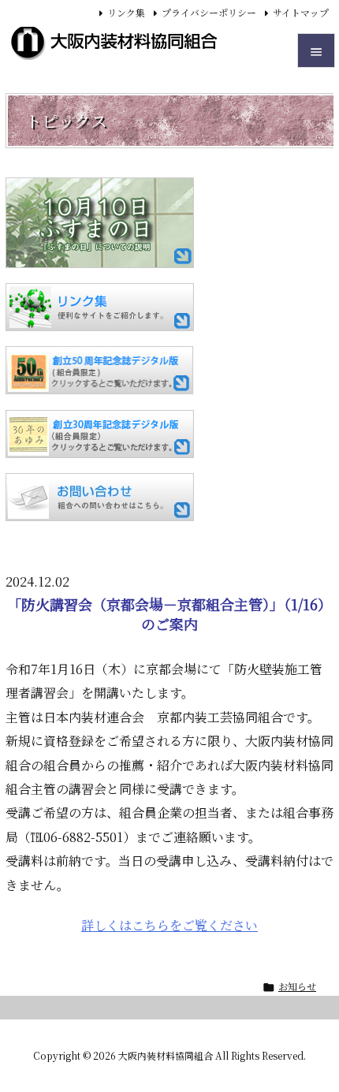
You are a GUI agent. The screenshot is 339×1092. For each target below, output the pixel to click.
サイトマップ (301, 12)
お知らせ (297, 986)
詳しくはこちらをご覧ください (169, 925)
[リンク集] (100, 307)
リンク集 (126, 12)
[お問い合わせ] (100, 497)
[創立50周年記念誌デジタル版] (100, 371)
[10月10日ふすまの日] (100, 223)
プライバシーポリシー (209, 12)
